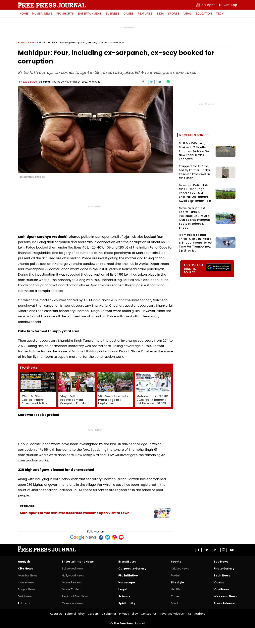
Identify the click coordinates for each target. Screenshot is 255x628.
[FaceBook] (100, 537)
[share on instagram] (223, 550)
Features (145, 13)
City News (25, 568)
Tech (220, 13)
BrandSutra (127, 562)
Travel (175, 596)
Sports (173, 13)
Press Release (224, 603)
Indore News (26, 582)
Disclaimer (109, 614)
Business (112, 13)
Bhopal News (26, 589)
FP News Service (27, 81)
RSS (189, 614)
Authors (199, 614)
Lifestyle (177, 582)
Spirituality (126, 603)
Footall (175, 575)
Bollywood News (73, 568)
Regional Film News (75, 596)
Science (124, 596)
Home (24, 13)
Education (204, 13)
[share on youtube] (232, 550)
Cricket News (180, 568)
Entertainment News (78, 562)
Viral (187, 13)
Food (174, 603)
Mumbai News (42, 13)
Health (175, 589)
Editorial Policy (75, 614)
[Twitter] (107, 537)
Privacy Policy (128, 614)
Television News (73, 603)
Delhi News (25, 596)
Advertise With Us (172, 614)
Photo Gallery (224, 568)
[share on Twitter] (151, 82)
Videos (219, 582)
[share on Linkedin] (160, 82)
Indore (32, 42)
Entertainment (89, 13)
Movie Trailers (71, 589)
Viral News (221, 589)
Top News (221, 562)
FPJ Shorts (65, 13)
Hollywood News (73, 575)
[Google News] (83, 537)
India (160, 13)
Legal (122, 589)
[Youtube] (121, 537)
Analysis (24, 562)
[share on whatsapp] (168, 82)
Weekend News (225, 596)
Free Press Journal (52, 5)
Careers (93, 614)
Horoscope (126, 582)
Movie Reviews (72, 582)
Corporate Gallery (132, 568)
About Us (56, 614)
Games (128, 13)
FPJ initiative (128, 575)
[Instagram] (114, 537)
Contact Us (149, 614)
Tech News (222, 575)
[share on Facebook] (143, 82)
